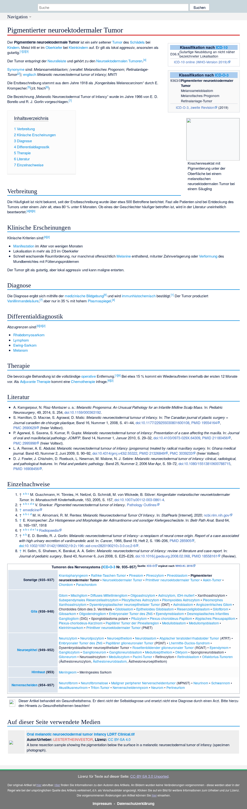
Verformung (208, 256)
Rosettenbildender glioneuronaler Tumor (163, 647)
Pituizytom (139, 618)
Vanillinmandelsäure (23, 300)
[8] (30, 211)
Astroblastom (183, 604)
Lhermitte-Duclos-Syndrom (189, 643)
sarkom (77, 627)
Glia (34, 611)
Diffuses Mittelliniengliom (108, 595)
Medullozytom (119, 656)
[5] (28, 87)
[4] (144, 60)
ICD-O (150, 566)
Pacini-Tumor (142, 656)
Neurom (157, 687)
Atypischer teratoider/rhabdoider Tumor (189, 638)
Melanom (20, 350)
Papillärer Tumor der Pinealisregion (132, 623)
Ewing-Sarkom (25, 345)
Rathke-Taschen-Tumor (108, 575)
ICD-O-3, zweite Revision (195, 107)
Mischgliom (79, 595)
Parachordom (86, 584)
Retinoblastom (188, 656)
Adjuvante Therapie (35, 381)
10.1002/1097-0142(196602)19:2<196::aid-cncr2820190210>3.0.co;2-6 (80, 545)
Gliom (63, 595)
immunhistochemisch (139, 295)
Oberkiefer (54, 47)
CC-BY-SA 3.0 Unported (149, 776)
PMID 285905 (180, 540)
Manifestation (23, 245)
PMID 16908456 (26, 468)
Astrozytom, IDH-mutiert (176, 595)
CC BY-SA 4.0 (119, 739)
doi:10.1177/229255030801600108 (162, 422)
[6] (47, 87)
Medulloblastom (174, 623)
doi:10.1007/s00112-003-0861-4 (139, 499)
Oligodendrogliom (92, 613)
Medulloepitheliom (158, 652)
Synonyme (15, 69)
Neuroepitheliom (119, 638)
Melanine (124, 256)
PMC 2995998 (24, 443)
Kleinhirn (65, 627)
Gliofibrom (220, 609)
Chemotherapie (83, 381)
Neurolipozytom (92, 638)
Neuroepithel (27, 649)
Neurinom (200, 682)
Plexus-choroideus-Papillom (171, 618)
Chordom (66, 584)
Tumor (117, 42)
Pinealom (136, 575)
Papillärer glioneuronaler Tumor (129, 643)
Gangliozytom (69, 652)
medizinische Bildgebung (84, 295)
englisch (29, 74)
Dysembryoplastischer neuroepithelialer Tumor (124, 604)
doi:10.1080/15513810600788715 (204, 463)
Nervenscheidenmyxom (130, 687)
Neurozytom (68, 638)
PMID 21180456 (215, 437)
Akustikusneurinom (73, 687)
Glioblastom (124, 609)
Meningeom (67, 672)
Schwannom (220, 682)
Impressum (102, 803)
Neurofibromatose (94, 682)
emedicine (31, 509)
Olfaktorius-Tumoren (217, 656)
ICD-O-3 (222, 75)
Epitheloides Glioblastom (155, 609)
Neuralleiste (57, 60)
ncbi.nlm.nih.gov (216, 515)
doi (21, 545)
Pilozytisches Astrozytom (140, 599)
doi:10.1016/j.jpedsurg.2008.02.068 (162, 555)
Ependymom (219, 647)
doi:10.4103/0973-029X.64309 (176, 437)
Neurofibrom (68, 682)
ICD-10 (222, 47)
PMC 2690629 (24, 427)
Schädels (137, 42)
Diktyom (181, 652)
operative (88, 376)
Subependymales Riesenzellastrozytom (88, 599)
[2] (24, 51)
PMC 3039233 (181, 453)
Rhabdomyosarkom (29, 334)
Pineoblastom (177, 575)
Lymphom (21, 340)
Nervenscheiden (24, 685)
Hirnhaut (38, 672)
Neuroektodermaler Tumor (122, 579)
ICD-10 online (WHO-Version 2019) (200, 61)
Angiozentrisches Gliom (214, 604)
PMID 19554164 (204, 422)
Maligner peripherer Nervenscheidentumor (143, 682)
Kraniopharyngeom (73, 575)
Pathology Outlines (142, 504)
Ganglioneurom (94, 652)
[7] (70, 100)
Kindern (13, 47)
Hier (57, 785)
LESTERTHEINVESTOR (73, 739)
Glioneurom (67, 656)
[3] (27, 51)
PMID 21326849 (152, 453)
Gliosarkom (67, 613)
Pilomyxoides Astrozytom (181, 599)
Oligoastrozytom (142, 595)
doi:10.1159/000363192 (82, 412)
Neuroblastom (145, 638)
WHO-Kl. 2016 (183, 566)
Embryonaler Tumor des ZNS (131, 613)
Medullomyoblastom (204, 623)
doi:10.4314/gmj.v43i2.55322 (114, 453)
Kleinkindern (78, 47)
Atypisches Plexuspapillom (215, 618)
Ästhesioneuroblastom (110, 661)
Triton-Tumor (100, 687)
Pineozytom (155, 575)
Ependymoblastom (170, 613)
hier (38, 785)
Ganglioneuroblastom (125, 652)
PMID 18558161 (204, 555)
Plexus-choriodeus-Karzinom (81, 623)
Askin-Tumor (212, 579)
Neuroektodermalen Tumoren (119, 60)
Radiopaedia (49, 530)
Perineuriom (175, 687)
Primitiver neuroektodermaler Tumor (172, 579)
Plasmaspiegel (99, 300)
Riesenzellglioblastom (193, 609)
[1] (21, 51)
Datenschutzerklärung (135, 803)
